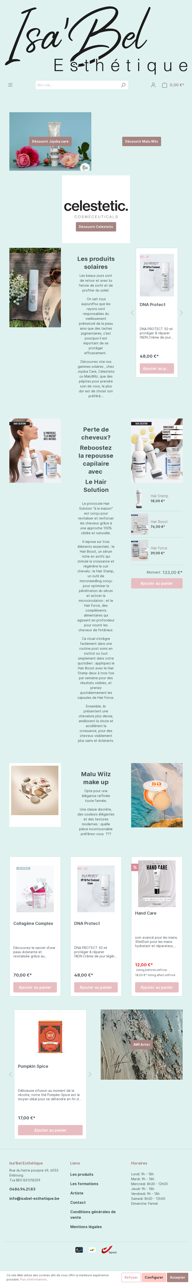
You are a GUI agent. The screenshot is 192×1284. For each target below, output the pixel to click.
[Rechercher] (123, 85)
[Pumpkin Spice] (50, 1036)
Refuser (131, 1277)
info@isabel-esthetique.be (34, 1198)
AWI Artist (141, 1044)
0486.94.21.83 (22, 1189)
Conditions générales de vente (93, 1214)
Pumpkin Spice (33, 1066)
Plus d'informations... (34, 1279)
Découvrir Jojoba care (50, 141)
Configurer (154, 1277)
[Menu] (10, 85)
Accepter (177, 1277)
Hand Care (145, 913)
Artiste (76, 1193)
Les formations (84, 1183)
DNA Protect (153, 304)
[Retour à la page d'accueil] (96, 40)
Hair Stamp (159, 496)
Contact (78, 1202)
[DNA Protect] (157, 275)
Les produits (81, 1174)
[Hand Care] (157, 883)
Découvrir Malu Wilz (141, 141)
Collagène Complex (33, 923)
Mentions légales (86, 1226)
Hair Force (159, 548)
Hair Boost (159, 521)
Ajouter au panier (158, 368)
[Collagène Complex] (35, 888)
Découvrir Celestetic (96, 227)
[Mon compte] (153, 85)
